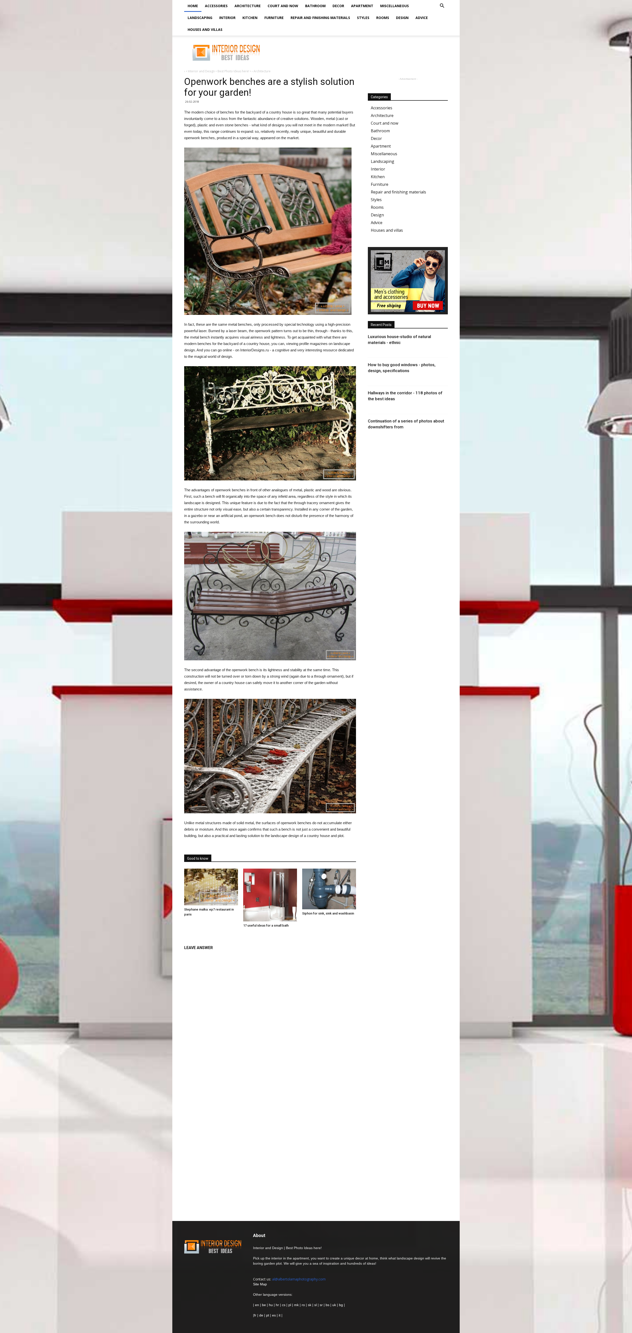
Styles (363, 17)
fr (255, 1315)
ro (303, 1305)
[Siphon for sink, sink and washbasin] (329, 889)
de (261, 1315)
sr (321, 1305)
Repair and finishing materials (320, 17)
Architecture (248, 5)
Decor (338, 5)
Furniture (274, 17)
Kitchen (249, 17)
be (264, 1305)
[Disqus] (270, 1015)
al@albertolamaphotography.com (299, 1279)
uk (334, 1305)
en (256, 1305)
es (274, 1315)
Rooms (382, 17)
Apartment (362, 5)
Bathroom (315, 5)
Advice (421, 17)
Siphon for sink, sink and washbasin (328, 913)
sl (315, 1305)
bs (327, 1305)
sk (309, 1305)
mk (296, 1305)
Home (193, 5)
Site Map (260, 1284)
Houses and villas (205, 29)
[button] (442, 6)
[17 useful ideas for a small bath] (270, 895)
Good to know (197, 858)
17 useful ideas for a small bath (266, 925)
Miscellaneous (394, 5)
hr (277, 1305)
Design (402, 17)
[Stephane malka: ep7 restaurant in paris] (211, 887)
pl (289, 1305)
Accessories (216, 5)
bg (341, 1305)
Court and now (283, 5)
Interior (227, 17)
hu (271, 1305)
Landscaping (200, 17)
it (279, 1315)
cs (283, 1305)
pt (267, 1315)
